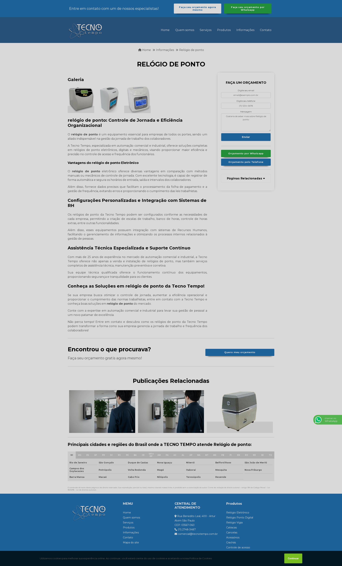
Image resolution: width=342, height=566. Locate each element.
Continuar (293, 558)
